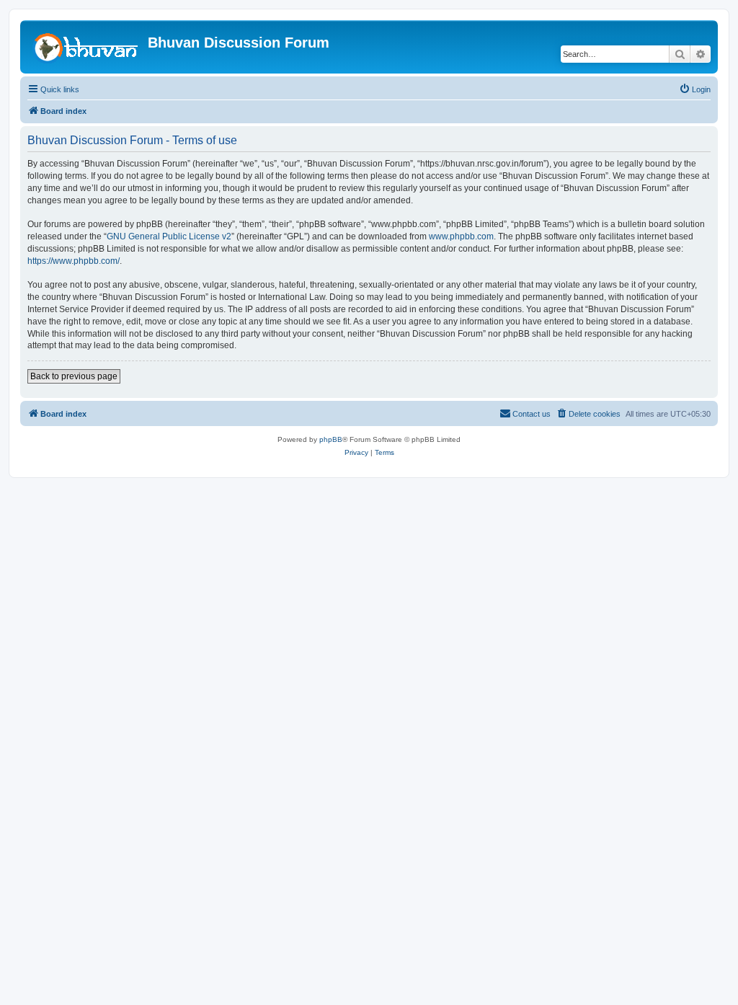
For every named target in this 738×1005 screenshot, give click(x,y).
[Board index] (86, 47)
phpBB (330, 439)
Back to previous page (73, 376)
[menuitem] (695, 89)
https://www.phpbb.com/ (73, 261)
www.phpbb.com (461, 236)
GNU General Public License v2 (169, 236)
